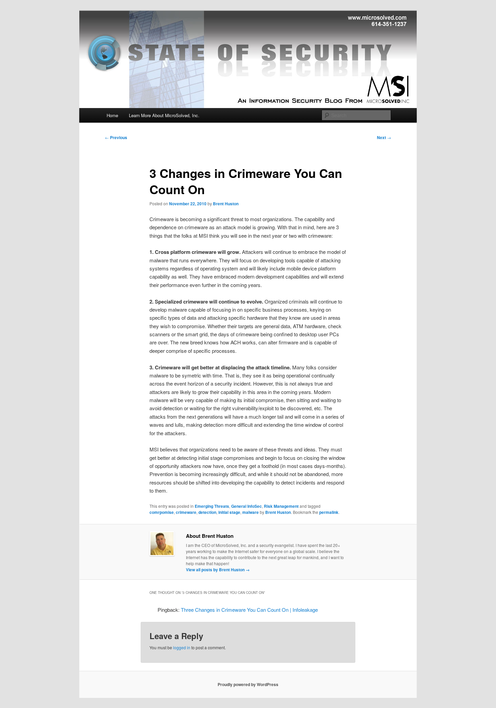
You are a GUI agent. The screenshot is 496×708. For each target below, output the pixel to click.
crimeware (186, 512)
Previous (116, 137)
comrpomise (161, 512)
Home (112, 115)
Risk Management (281, 506)
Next (384, 137)
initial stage (229, 512)
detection (207, 512)
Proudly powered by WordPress (248, 684)
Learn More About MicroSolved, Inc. (164, 115)
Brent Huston (226, 204)
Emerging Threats (212, 506)
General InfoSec (246, 506)
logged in (181, 647)
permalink (328, 512)
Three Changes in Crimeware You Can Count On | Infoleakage (249, 609)
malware (250, 512)
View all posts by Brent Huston (218, 570)
